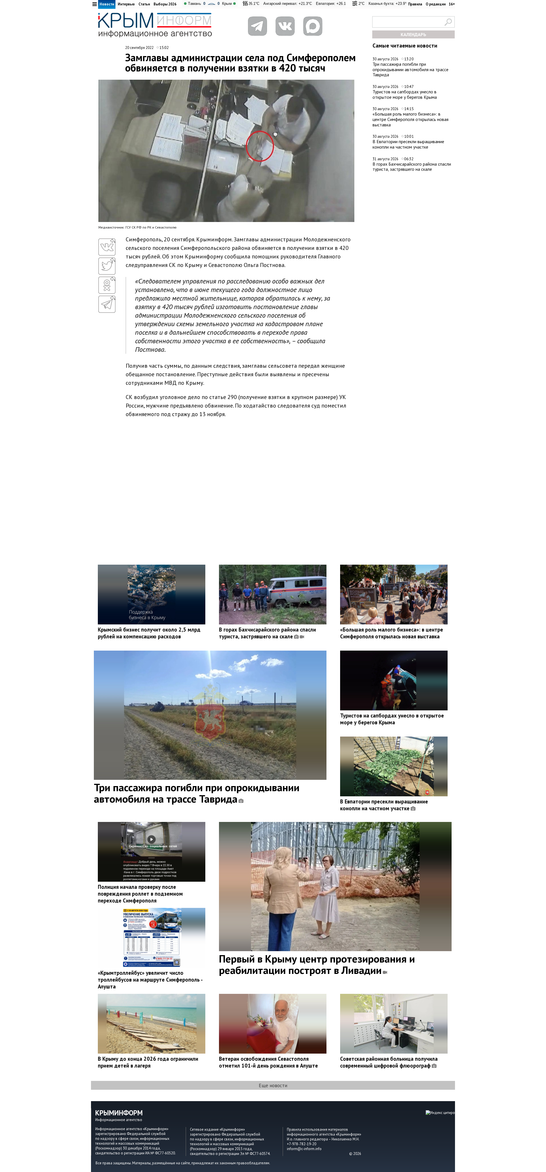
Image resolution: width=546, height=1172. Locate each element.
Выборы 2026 (165, 4)
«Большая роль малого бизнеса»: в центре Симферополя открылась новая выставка (410, 119)
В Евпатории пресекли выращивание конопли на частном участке (408, 144)
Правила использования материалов (317, 1129)
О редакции (436, 4)
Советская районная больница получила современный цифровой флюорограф (389, 1062)
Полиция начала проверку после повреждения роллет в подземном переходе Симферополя (140, 893)
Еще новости (273, 1085)
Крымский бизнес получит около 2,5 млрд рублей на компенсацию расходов (149, 633)
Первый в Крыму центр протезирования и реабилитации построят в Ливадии (317, 964)
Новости (107, 4)
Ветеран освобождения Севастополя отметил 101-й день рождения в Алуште (268, 1062)
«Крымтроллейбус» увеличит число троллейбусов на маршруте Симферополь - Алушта (150, 979)
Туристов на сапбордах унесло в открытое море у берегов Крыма (405, 94)
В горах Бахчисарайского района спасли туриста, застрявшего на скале (412, 166)
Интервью (126, 4)
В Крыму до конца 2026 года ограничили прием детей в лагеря (148, 1062)
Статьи (144, 4)
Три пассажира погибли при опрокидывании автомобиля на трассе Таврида (410, 69)
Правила (415, 4)
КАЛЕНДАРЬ (413, 34)
